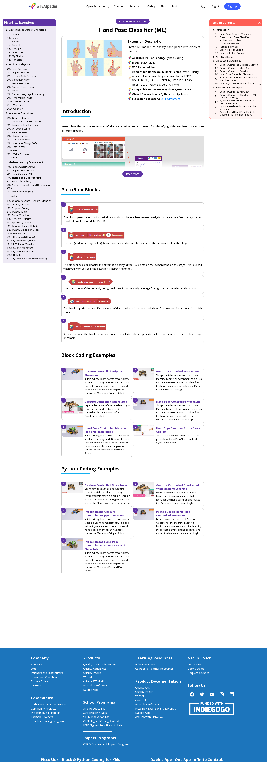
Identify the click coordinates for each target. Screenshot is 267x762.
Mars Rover (19, 233)
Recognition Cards (22, 97)
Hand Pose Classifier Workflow (235, 34)
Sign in (216, 6)
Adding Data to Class (230, 40)
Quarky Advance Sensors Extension (32, 200)
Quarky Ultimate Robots (25, 226)
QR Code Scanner (21, 128)
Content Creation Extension (27, 121)
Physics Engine (20, 136)
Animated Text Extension (25, 125)
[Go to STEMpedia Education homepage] (42, 6)
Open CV (18, 108)
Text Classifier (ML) (22, 191)
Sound (15, 41)
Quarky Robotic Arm (24, 251)
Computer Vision (21, 79)
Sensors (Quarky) (21, 218)
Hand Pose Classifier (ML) (27, 177)
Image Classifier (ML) (23, 166)
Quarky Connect (21, 204)
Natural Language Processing (28, 94)
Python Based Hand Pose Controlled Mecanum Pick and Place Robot (105, 545)
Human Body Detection (24, 76)
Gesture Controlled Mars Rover (177, 371)
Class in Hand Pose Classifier (234, 37)
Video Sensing (21, 154)
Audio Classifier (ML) (23, 181)
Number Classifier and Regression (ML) (28, 186)
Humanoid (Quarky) (24, 237)
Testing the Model (229, 47)
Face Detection (20, 69)
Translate (18, 105)
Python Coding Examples (229, 87)
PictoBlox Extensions (19, 22)
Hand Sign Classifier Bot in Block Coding (240, 83)
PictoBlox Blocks (225, 57)
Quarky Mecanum (23, 247)
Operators (17, 52)
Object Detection (21, 72)
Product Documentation (158, 681)
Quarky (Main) (19, 211)
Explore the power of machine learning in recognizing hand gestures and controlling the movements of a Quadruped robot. (107, 411)
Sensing (16, 48)
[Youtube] (211, 694)
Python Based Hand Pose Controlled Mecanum (173, 513)
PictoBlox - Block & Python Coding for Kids (80, 759)
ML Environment (170, 99)
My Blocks (17, 56)
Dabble (17, 255)
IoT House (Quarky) (23, 244)
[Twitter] (202, 694)
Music (16, 150)
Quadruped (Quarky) (24, 240)
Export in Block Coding (231, 50)
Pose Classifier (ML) (22, 174)
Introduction (222, 29)
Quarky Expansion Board (26, 229)
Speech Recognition (23, 87)
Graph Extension (21, 118)
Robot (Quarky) (20, 215)
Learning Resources (153, 658)
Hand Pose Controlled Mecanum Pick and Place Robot (106, 429)
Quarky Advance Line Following (30, 258)
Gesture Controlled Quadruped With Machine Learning (177, 486)
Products (91, 658)
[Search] (203, 6)
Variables (17, 59)
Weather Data (19, 132)
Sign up (232, 6)
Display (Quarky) (21, 208)
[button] (259, 22)
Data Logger (18, 146)
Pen (15, 157)
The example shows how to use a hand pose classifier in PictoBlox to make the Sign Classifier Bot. (177, 439)
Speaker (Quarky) (21, 222)
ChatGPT (17, 90)
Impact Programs (99, 737)
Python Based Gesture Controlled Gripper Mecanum (104, 513)
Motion (16, 34)
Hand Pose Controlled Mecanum (178, 401)
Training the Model (229, 43)
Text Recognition (21, 83)
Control (16, 45)
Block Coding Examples (228, 60)
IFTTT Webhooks (21, 139)
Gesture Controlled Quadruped (106, 401)
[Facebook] (192, 694)
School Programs (99, 702)
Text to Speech (21, 101)
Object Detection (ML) (23, 170)
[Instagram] (221, 694)
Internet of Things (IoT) (24, 143)
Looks (15, 38)
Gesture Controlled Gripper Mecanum (239, 65)
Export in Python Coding (232, 53)
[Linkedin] (231, 694)
